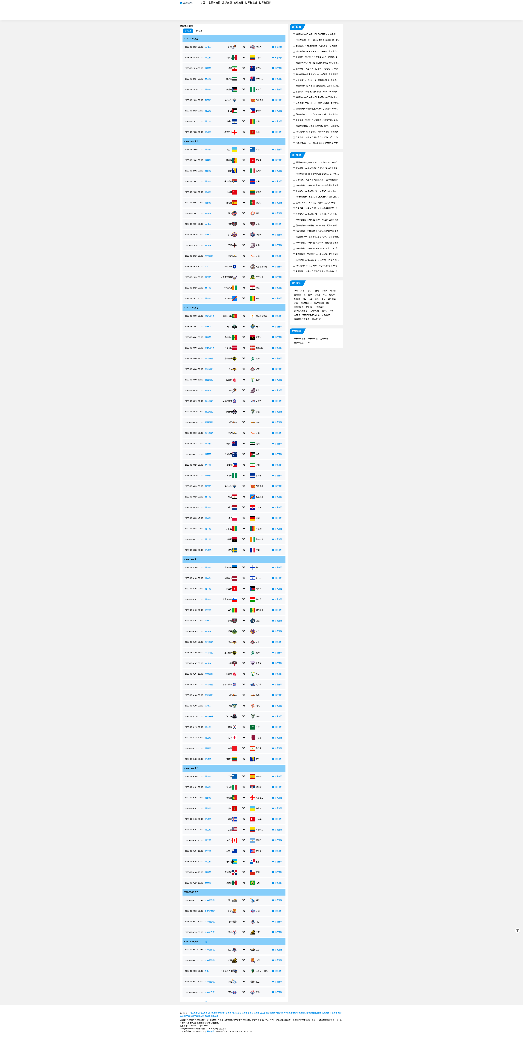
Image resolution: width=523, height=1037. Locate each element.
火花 (230, 235)
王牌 (230, 245)
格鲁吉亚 (228, 132)
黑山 (258, 132)
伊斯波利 (320, 307)
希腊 (258, 149)
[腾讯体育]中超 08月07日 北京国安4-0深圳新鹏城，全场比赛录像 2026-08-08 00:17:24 (333, 97)
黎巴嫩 (259, 748)
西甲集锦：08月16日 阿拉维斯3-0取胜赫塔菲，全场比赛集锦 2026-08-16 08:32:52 (331, 208)
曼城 (302, 290)
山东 (258, 922)
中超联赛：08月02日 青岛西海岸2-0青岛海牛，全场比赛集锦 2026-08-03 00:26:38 (331, 271)
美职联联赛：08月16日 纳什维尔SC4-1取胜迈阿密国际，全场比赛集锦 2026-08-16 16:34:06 (335, 254)
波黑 (230, 171)
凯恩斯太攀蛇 (261, 266)
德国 (258, 518)
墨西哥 (229, 57)
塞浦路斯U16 (261, 316)
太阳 (230, 422)
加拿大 (229, 840)
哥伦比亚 (259, 57)
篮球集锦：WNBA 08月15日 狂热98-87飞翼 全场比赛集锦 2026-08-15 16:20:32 (329, 214)
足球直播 (227, 2)
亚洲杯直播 (205, 1016)
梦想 (230, 224)
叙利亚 (229, 79)
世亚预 (208, 68)
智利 (258, 872)
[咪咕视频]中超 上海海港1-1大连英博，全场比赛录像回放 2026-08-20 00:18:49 (329, 74)
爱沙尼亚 (228, 567)
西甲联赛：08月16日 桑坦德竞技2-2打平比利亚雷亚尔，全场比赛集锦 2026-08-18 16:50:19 (335, 180)
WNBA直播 (202, 1013)
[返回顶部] (517, 930)
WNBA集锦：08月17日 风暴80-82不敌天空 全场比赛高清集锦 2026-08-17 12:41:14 (331, 243)
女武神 (259, 663)
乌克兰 (229, 149)
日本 (230, 738)
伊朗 (230, 68)
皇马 (317, 290)
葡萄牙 (259, 203)
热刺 (317, 299)
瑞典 (230, 550)
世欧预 (208, 132)
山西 (230, 911)
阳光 (258, 213)
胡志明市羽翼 (226, 277)
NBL (207, 266)
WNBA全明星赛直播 (284, 1013)
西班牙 (229, 203)
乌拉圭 (229, 851)
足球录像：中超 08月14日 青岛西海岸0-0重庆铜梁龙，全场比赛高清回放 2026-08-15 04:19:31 (336, 103)
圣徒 (258, 380)
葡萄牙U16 (227, 316)
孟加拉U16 (314, 311)
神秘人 (259, 47)
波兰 (230, 518)
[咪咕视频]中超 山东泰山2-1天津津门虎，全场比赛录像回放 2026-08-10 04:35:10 (330, 132)
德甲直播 (188, 1016)
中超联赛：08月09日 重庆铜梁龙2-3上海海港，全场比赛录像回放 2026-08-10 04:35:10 (333, 57)
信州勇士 (310, 307)
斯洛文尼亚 (227, 599)
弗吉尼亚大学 (327, 311)
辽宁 (230, 900)
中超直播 (214, 1016)
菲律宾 (259, 111)
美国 (230, 830)
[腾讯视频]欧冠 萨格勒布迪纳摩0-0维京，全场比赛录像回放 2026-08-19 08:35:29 (330, 126)
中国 (230, 748)
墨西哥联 (209, 256)
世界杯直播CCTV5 (302, 343)
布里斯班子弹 (226, 971)
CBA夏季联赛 (210, 905)
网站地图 (210, 1031)
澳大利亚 (259, 79)
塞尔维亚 (228, 181)
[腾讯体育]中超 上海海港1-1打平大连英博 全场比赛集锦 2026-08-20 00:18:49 (328, 202)
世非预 (208, 89)
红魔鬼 (229, 380)
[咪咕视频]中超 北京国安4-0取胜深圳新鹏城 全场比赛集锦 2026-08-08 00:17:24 (329, 266)
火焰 (258, 224)
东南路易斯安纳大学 (311, 315)
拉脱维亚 (228, 578)
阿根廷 (259, 840)
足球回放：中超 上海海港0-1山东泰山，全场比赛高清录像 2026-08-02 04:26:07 (330, 46)
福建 (258, 900)
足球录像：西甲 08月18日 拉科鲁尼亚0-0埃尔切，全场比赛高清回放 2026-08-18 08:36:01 (334, 80)
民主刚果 (228, 298)
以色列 (259, 578)
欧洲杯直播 (308, 1013)
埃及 (258, 288)
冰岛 (258, 181)
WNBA (208, 47)
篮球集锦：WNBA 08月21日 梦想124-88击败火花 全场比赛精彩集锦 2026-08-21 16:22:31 (334, 168)
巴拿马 (259, 861)
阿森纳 (333, 290)
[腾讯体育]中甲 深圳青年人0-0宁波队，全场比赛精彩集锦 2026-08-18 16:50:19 (329, 237)
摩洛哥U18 (316, 319)
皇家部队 (228, 358)
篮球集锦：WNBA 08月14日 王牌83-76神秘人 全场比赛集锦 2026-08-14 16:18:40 (330, 260)
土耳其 (229, 192)
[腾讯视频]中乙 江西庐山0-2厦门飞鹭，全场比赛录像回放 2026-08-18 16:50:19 (329, 114)
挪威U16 (259, 348)
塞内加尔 (228, 337)
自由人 (229, 326)
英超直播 (325, 1013)
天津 (258, 911)
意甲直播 (333, 1013)
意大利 (259, 171)
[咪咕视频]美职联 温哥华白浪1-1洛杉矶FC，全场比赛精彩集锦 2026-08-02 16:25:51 (331, 174)
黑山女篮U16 (306, 303)
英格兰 (310, 290)
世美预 (208, 57)
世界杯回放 (265, 2)
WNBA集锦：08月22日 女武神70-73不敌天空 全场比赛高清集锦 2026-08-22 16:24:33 (332, 231)
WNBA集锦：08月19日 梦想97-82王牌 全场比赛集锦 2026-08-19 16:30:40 (327, 220)
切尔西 (324, 290)
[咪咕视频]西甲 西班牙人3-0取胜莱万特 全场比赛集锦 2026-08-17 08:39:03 (327, 197)
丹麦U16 (228, 348)
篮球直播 (238, 2)
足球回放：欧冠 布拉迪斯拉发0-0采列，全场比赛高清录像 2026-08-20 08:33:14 (330, 91)
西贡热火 (259, 100)
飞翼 (230, 706)
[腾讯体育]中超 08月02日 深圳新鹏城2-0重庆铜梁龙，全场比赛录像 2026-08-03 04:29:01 (333, 63)
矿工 (258, 369)
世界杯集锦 (251, 2)
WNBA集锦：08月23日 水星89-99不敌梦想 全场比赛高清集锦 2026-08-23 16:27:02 (331, 185)
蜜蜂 (258, 358)
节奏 (258, 245)
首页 (202, 2)
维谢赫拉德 (319, 303)
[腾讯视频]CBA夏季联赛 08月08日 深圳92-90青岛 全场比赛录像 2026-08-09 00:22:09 (332, 109)
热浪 (258, 422)
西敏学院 (326, 315)
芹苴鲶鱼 (259, 277)
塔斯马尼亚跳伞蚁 (262, 971)
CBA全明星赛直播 (223, 1013)
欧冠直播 (317, 1013)
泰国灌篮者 (299, 307)
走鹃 (258, 256)
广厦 (258, 932)
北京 (230, 922)
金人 (230, 369)
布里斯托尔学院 (300, 311)
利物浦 (297, 299)
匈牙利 (259, 599)
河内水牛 (228, 100)
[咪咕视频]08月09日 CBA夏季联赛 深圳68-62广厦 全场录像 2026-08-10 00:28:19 (330, 40)
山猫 (258, 621)
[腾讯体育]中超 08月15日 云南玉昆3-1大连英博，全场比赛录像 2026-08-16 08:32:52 (332, 34)
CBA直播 (212, 1013)
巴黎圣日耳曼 (299, 295)
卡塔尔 (259, 738)
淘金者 (229, 412)
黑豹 (230, 256)
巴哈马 (229, 861)
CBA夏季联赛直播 (267, 1013)
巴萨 (310, 295)
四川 (328, 303)
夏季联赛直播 (253, 1013)
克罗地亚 (259, 507)
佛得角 (229, 121)
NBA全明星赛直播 (239, 1013)
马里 (258, 298)
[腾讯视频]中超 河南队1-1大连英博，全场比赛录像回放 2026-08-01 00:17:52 (328, 86)
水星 (230, 47)
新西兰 (259, 68)
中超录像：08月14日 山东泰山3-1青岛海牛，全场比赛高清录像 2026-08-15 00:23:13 (332, 69)
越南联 (208, 100)
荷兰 (230, 507)
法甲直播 (196, 1016)
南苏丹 (229, 89)
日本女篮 (332, 299)
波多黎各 (259, 851)
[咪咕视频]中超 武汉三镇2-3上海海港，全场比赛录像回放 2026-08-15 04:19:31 (329, 51)
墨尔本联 (228, 266)
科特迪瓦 (228, 288)
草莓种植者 (227, 401)
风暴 (230, 631)
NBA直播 (193, 1013)
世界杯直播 (214, 2)
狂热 (230, 213)
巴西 (258, 883)
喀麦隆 (229, 160)
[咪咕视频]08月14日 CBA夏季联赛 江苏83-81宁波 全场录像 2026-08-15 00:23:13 (330, 143)
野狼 (258, 412)
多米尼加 (228, 872)
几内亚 (259, 121)
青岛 (230, 932)
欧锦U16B (209, 316)
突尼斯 (259, 160)
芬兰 (258, 567)
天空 (258, 326)
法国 (258, 550)
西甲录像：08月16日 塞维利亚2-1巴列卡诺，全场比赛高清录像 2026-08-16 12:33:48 (332, 137)
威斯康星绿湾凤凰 (301, 319)
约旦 (230, 111)
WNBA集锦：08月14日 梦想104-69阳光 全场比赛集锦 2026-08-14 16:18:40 (328, 248)
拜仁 (325, 295)
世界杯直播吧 (299, 338)
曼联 (323, 299)
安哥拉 (259, 337)
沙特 (258, 727)
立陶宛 (259, 192)
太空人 (259, 401)
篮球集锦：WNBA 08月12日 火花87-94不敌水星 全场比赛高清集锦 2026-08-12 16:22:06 (333, 191)
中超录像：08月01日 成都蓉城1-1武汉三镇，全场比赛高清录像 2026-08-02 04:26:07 (332, 120)
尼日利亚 (259, 89)
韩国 (230, 727)
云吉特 (297, 315)
